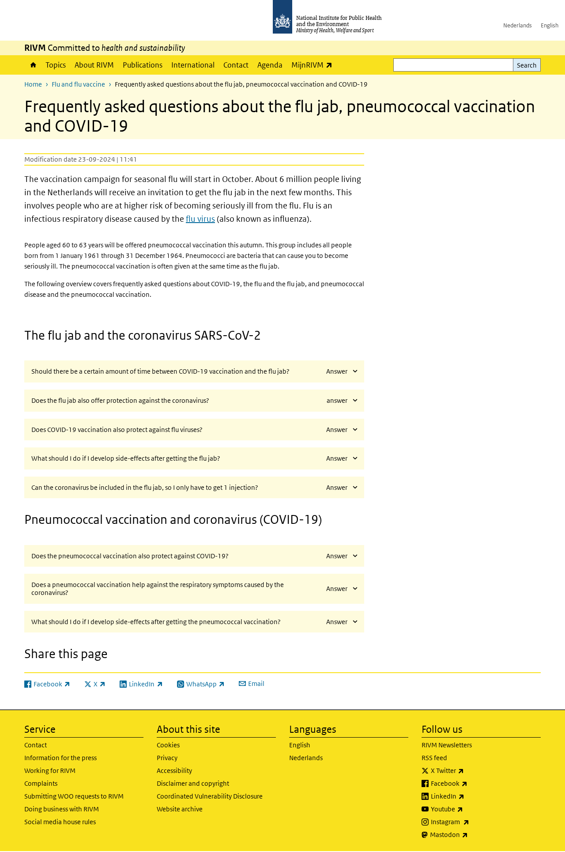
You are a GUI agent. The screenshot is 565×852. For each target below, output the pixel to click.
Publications (142, 65)
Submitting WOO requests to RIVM (74, 796)
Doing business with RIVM (61, 809)
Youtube (470, 808)
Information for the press (60, 758)
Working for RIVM (49, 770)
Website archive (180, 809)
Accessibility (174, 770)
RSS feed (434, 758)
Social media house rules (60, 822)
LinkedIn (471, 795)
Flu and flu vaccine (78, 84)
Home (32, 65)
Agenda (269, 65)
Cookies (168, 745)
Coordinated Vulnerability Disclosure (210, 796)
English (549, 25)
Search (527, 65)
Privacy (167, 758)
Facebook (472, 783)
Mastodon (472, 834)
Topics (55, 65)
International (193, 65)
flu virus (200, 219)
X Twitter (470, 770)
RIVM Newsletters (447, 745)
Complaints (40, 783)
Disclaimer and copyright (193, 783)
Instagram (473, 821)
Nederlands (517, 25)
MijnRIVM (314, 65)
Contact (236, 65)
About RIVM (94, 65)
